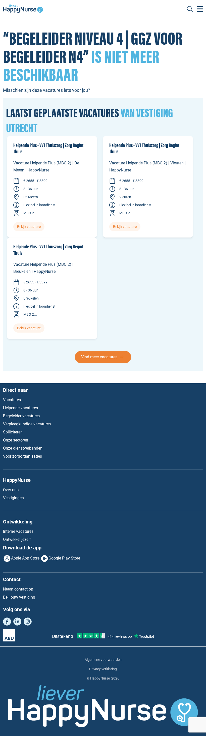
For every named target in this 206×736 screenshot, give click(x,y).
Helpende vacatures (20, 407)
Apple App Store (25, 558)
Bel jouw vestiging (19, 597)
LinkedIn (17, 621)
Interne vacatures (18, 531)
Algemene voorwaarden (103, 660)
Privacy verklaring (103, 669)
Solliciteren (13, 432)
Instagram (28, 621)
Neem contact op (18, 589)
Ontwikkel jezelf (17, 539)
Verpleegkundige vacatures (27, 424)
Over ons (11, 489)
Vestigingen (13, 497)
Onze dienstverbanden (22, 448)
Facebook (7, 621)
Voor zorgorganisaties (22, 456)
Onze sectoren (15, 440)
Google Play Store (64, 558)
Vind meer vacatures (99, 357)
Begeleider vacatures (21, 416)
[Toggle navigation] (200, 9)
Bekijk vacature (29, 227)
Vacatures (12, 399)
